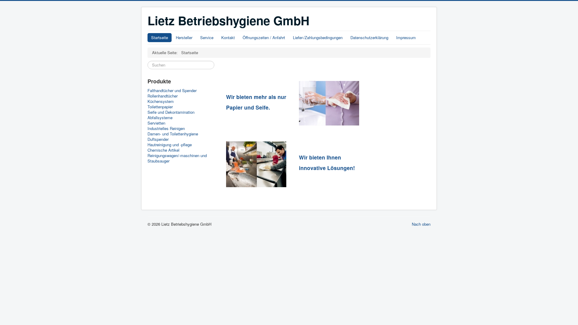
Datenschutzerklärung (369, 37)
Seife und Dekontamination (171, 112)
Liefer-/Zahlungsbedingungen (318, 37)
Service (206, 37)
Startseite (159, 37)
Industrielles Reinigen (166, 128)
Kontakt (228, 37)
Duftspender (158, 139)
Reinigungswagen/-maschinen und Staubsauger (177, 158)
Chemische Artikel (163, 150)
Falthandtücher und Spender (172, 90)
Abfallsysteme (160, 117)
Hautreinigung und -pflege (170, 144)
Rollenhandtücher (163, 96)
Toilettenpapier (160, 107)
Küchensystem (161, 101)
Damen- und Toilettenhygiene (173, 134)
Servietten (156, 123)
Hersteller (184, 37)
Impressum (406, 37)
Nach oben (421, 224)
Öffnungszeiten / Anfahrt (264, 37)
